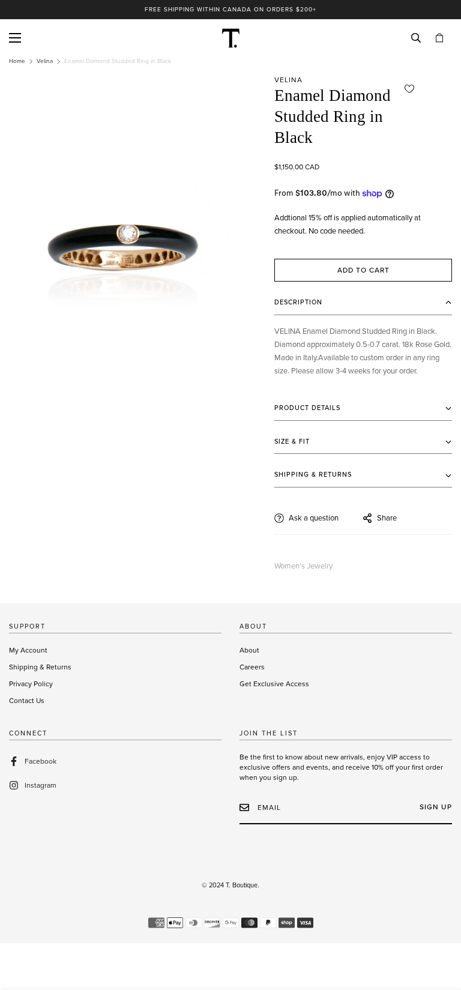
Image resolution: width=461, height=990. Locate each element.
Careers (252, 667)
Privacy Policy (31, 684)
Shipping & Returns (40, 667)
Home (17, 61)
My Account (28, 650)
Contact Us (26, 700)
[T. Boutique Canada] (230, 37)
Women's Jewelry (303, 566)
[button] (439, 38)
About (249, 650)
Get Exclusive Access (274, 684)
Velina (45, 61)
